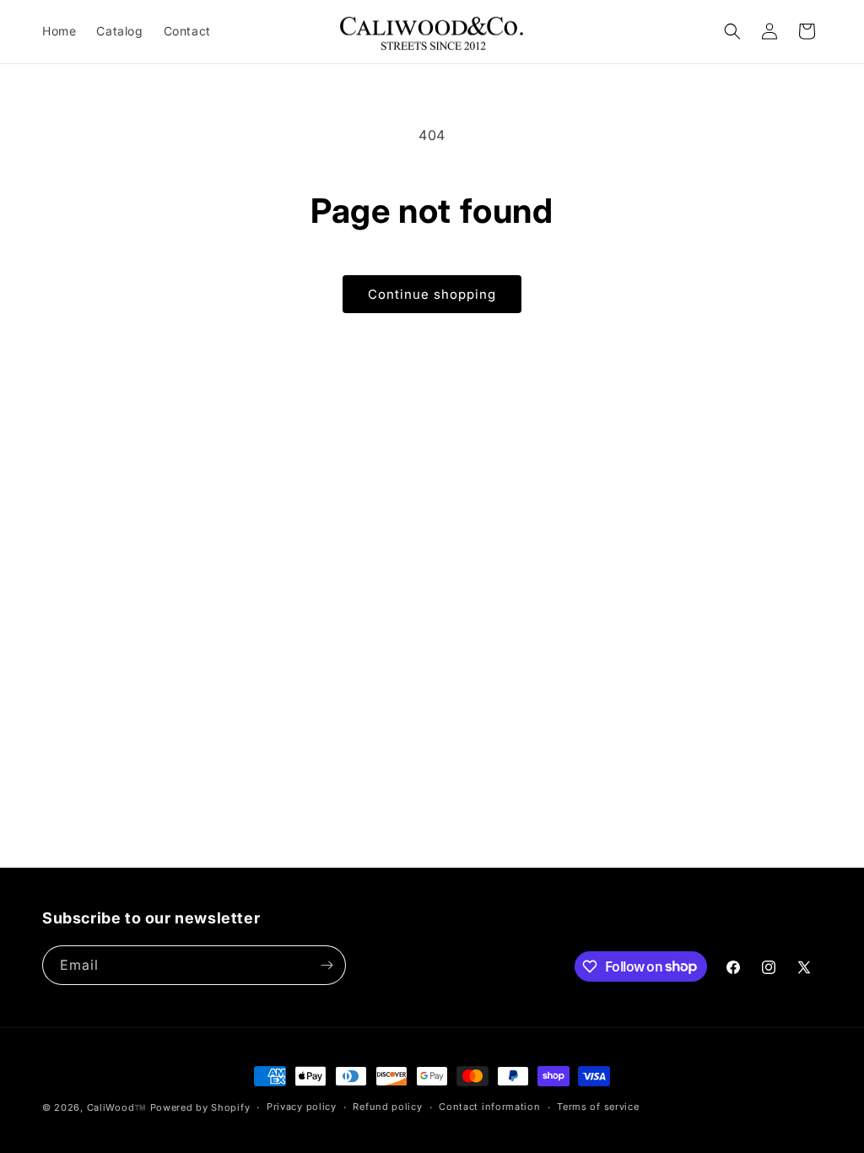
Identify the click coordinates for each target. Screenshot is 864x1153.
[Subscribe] (326, 965)
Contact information (489, 1106)
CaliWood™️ (117, 1107)
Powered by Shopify (200, 1107)
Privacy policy (302, 1106)
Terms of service (598, 1106)
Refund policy (387, 1106)
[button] (732, 31)
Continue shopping (432, 294)
